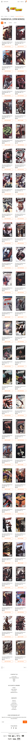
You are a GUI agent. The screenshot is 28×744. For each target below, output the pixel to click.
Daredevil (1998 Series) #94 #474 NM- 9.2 (20, 608)
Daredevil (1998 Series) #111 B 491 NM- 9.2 (20, 165)
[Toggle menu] (2, 2)
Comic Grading (14, 706)
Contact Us (14, 701)
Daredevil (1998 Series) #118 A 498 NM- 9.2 (7, 264)
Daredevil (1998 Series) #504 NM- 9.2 (20, 387)
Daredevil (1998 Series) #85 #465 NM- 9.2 (7, 510)
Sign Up (22, 1)
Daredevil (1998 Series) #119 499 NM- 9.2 (20, 264)
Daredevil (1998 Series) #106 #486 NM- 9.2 (7, 116)
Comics (6, 16)
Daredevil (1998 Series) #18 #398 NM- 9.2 (7, 288)
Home (2, 16)
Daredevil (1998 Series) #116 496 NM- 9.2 (7, 239)
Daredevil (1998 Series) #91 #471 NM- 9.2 (7, 584)
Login (18, 1)
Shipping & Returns (14, 692)
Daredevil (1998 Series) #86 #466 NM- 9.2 (20, 510)
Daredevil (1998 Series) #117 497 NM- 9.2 (20, 239)
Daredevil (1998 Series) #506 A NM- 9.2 (20, 411)
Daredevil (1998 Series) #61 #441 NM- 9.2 (20, 436)
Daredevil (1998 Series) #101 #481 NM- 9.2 (20, 42)
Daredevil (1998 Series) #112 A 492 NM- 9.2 (7, 190)
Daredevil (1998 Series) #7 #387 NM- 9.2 (7, 485)
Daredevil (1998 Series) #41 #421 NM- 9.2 (20, 313)
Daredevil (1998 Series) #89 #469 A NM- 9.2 (7, 559)
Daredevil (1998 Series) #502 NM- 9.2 (20, 362)
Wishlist (14, 687)
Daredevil (12, 16)
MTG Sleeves (14, 709)
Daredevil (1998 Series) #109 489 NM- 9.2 (20, 141)
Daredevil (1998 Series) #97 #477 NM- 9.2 (7, 657)
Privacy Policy (14, 703)
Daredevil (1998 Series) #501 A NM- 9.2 (7, 362)
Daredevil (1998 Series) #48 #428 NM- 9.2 (7, 338)
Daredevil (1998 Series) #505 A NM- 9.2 (7, 411)
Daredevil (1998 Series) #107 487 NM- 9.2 (20, 116)
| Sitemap (17, 733)
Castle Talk (14, 707)
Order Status (14, 690)
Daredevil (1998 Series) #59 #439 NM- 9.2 (7, 436)
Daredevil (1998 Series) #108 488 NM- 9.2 (7, 141)
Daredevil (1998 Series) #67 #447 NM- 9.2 (20, 461)
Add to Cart (20, 120)
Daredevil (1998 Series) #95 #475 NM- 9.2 (7, 633)
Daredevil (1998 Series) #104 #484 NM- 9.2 (7, 92)
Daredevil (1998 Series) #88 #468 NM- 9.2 (20, 534)
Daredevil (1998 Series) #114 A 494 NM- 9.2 (7, 215)
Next (25, 667)
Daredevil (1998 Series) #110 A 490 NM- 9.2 (7, 165)
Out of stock (8, 46)
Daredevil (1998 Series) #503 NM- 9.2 (7, 387)
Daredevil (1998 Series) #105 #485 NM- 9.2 (20, 92)
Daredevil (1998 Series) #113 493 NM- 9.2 (20, 190)
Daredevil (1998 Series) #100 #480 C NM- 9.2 (7, 42)
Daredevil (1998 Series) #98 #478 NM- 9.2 (20, 657)
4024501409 (6, 1)
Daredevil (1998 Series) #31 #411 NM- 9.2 (20, 288)
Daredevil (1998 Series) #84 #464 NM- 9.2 (20, 485)
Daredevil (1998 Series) (19, 16)
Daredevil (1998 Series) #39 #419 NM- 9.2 (7, 313)
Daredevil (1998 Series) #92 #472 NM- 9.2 (20, 584)
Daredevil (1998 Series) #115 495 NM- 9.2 (20, 215)
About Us (14, 700)
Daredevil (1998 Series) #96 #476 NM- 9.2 (20, 633)
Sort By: (10, 22)
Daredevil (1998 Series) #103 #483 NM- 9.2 (20, 67)
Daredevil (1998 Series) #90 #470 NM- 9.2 (20, 559)
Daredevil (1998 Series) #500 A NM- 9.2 (20, 338)
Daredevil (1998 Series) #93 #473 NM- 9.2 (7, 608)
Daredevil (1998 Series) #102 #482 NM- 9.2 (7, 67)
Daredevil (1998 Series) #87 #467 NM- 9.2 (7, 534)
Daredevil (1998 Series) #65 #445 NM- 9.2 (7, 461)
